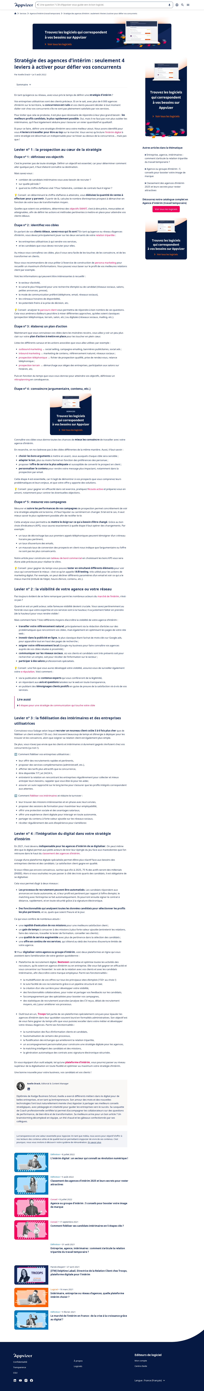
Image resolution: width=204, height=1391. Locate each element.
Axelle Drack (24, 74)
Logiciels (78, 1366)
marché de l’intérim (108, 596)
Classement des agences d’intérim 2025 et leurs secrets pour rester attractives (164, 186)
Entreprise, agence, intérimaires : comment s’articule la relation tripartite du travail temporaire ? (166, 158)
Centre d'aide (141, 1366)
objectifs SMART (78, 208)
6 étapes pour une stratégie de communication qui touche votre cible (56, 705)
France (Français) (153, 1380)
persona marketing (105, 262)
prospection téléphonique (33, 357)
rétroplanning (22, 379)
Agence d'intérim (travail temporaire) (45, 13)
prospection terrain (29, 365)
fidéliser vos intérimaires (43, 795)
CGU (15, 1372)
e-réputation (28, 671)
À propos (78, 1360)
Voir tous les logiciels (166, 209)
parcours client (48, 309)
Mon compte (141, 1360)
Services (23, 13)
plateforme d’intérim (77, 1062)
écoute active (95, 489)
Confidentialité (20, 1361)
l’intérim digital (113, 132)
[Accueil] (15, 13)
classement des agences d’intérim (61, 853)
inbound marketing (29, 353)
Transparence (19, 1367)
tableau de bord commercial (66, 558)
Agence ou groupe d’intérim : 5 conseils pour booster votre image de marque (165, 172)
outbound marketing (30, 349)
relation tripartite (105, 235)
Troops (42, 1014)
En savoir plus (94, 1142)
